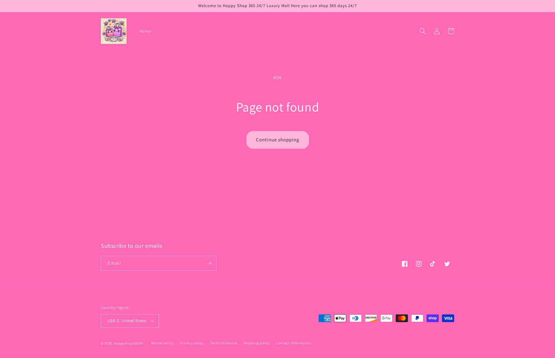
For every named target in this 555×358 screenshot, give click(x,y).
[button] (423, 31)
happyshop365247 (129, 343)
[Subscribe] (209, 263)
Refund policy (162, 343)
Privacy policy (192, 343)
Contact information (293, 343)
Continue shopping (277, 140)
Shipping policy (256, 343)
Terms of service (223, 343)
